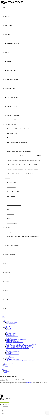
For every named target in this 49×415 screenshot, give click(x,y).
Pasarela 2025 (7, 272)
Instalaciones (7, 20)
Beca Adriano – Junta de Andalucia (13, 38)
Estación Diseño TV (8, 294)
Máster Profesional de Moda (12, 133)
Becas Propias (7, 52)
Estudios (4, 83)
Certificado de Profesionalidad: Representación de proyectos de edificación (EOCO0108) (22, 169)
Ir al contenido (2, 401)
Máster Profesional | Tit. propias (10, 124)
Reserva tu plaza (8, 259)
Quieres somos (7, 16)
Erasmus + (9, 47)
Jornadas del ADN (8, 281)
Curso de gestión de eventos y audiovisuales (14, 232)
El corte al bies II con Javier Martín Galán (14, 191)
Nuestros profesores (8, 25)
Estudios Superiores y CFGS (10, 88)
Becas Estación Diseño (11, 56)
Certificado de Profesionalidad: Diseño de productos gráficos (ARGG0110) (20, 173)
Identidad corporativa (10, 209)
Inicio (4, 7)
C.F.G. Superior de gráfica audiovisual (13, 115)
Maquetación (9, 218)
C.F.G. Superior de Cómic (11, 119)
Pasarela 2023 (6, 366)
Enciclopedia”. (28, 382)
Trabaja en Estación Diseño (11, 70)
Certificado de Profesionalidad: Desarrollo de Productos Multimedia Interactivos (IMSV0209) (23, 160)
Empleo (6, 65)
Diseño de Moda (10, 200)
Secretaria (5, 308)
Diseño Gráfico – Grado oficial (12, 92)
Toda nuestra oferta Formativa (10, 254)
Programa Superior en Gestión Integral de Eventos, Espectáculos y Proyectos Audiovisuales (23, 236)
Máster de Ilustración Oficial (12, 101)
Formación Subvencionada (9, 146)
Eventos (6, 299)
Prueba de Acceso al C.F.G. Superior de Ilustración (16, 250)
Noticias (6, 290)
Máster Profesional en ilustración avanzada (14, 137)
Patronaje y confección (11, 196)
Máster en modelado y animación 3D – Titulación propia (17, 142)
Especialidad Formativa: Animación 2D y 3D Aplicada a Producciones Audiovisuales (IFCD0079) (24, 155)
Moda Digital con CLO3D (11, 182)
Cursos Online (7, 227)
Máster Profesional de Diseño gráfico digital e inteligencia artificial (18, 128)
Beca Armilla (9, 61)
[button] (5, 402)
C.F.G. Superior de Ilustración (12, 106)
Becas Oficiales (7, 34)
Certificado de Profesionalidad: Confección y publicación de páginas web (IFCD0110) (22, 164)
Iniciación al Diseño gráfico (12, 223)
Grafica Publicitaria (10, 214)
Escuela (3, 317)
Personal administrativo (9, 29)
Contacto (4, 303)
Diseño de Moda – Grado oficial (12, 97)
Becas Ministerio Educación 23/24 (13, 43)
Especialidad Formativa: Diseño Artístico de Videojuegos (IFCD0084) (19, 151)
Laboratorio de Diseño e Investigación (11, 79)
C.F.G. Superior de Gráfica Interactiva (13, 110)
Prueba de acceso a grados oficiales (13, 245)
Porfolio (4, 263)
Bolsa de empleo (10, 74)
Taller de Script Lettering (11, 187)
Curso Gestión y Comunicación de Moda (14, 205)
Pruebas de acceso (8, 241)
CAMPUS (5, 312)
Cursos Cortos (7, 178)
